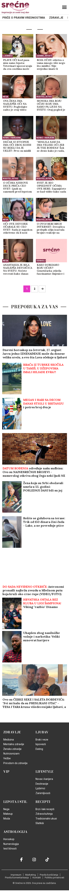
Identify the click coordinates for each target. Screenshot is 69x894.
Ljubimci (7, 55)
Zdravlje (56, 17)
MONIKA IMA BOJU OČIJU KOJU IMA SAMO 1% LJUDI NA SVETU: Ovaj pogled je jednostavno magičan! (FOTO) (51, 105)
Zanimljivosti (44, 55)
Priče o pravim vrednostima (23, 17)
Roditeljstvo (44, 96)
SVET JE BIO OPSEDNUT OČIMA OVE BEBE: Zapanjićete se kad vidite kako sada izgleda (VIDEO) (51, 187)
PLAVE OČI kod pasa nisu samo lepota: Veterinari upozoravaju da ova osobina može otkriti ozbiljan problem (17, 65)
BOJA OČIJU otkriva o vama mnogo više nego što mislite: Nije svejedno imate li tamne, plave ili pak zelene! (51, 65)
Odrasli (40, 260)
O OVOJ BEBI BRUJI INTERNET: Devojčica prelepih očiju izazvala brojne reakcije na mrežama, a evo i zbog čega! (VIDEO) (51, 228)
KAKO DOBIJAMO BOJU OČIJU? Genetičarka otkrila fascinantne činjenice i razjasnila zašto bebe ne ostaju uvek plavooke (50, 269)
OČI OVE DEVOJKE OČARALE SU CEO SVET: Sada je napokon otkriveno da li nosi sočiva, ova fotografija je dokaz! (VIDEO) (17, 228)
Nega (5, 96)
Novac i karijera (12, 137)
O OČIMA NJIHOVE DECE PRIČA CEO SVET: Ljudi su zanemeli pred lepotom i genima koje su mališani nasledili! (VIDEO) (17, 187)
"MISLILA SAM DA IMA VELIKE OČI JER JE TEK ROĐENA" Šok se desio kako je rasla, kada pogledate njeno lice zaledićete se (51, 146)
